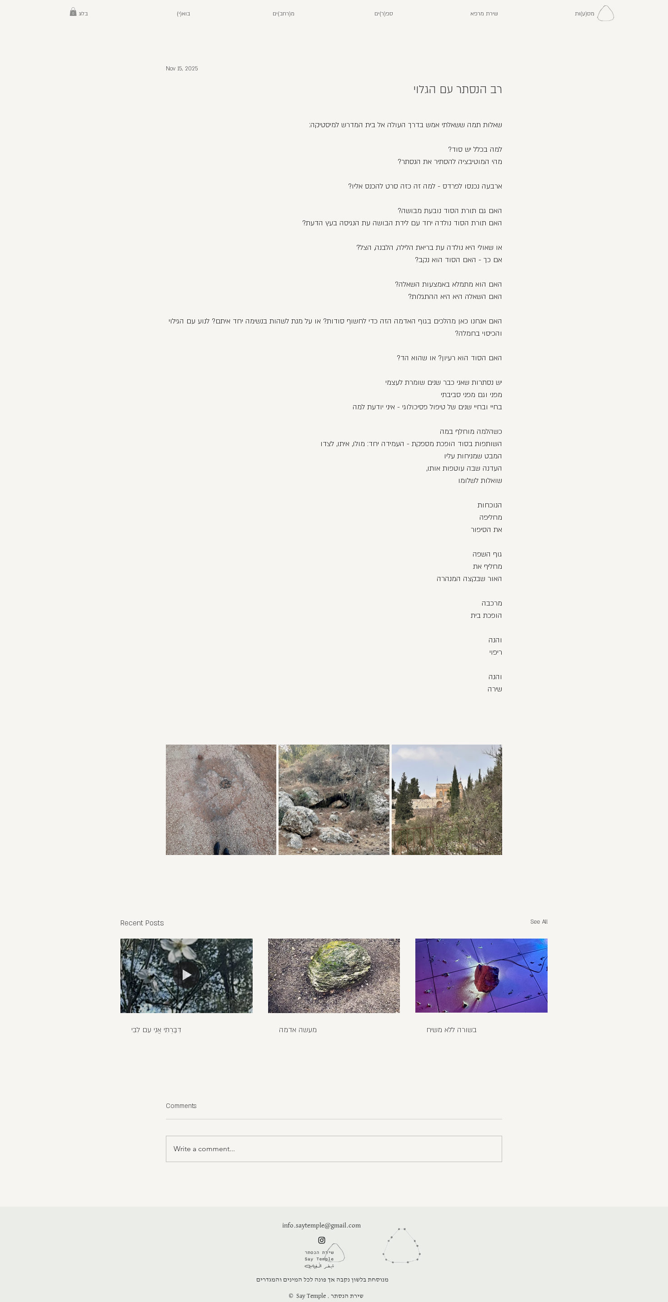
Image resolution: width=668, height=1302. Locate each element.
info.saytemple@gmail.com (321, 1225)
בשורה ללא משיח (451, 1030)
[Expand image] (221, 800)
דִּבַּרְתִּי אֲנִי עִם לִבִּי (156, 1030)
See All (539, 921)
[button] (584, 13)
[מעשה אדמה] (334, 976)
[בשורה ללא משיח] (481, 976)
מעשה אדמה (298, 1030)
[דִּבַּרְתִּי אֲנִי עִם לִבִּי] (186, 976)
